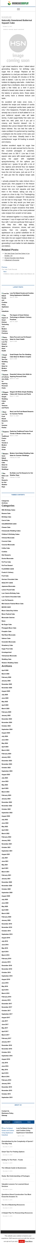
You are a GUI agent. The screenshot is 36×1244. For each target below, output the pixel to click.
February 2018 (6, 997)
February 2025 (6, 712)
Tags (29, 1122)
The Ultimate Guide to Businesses (14, 1168)
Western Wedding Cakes (10, 663)
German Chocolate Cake (10, 579)
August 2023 (6, 774)
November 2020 (7, 885)
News (3, 621)
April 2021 (5, 868)
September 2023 (7, 771)
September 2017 (7, 1014)
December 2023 (7, 761)
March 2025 (5, 708)
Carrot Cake (6, 520)
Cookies (4, 551)
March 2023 (5, 792)
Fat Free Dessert (7, 565)
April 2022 (5, 830)
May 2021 (5, 865)
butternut (5, 29)
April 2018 (5, 990)
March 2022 (5, 833)
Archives (5, 503)
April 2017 (5, 1031)
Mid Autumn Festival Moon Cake (12, 604)
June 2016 (5, 1066)
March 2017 (5, 1035)
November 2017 (7, 1007)
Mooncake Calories (8, 617)
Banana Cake (6, 513)
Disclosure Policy (7, 1113)
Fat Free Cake (6, 562)
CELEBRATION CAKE (9, 524)
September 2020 (7, 892)
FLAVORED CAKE (8, 569)
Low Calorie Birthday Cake (11, 593)
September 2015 (7, 1097)
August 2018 (6, 979)
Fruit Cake (5, 576)
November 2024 (7, 722)
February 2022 (6, 837)
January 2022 (6, 840)
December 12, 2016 (7, 1146)
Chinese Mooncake (8, 538)
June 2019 (5, 945)
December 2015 (7, 1087)
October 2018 (6, 972)
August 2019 (6, 938)
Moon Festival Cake (8, 614)
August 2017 (6, 1017)
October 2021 (6, 847)
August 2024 (6, 733)
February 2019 (6, 958)
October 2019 (6, 931)
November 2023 (7, 764)
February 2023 (6, 795)
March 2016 (5, 1076)
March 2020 (5, 913)
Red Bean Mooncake (8, 635)
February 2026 (6, 677)
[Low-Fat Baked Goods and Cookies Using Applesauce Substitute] (8, 1128)
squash (16, 29)
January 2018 (6, 1000)
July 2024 (5, 736)
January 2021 (6, 879)
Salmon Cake (6, 638)
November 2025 (7, 688)
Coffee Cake (6, 548)
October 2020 (6, 889)
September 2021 (7, 851)
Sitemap (4, 1115)
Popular (7, 1122)
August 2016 (6, 1059)
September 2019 (7, 934)
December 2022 (7, 802)
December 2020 (7, 882)
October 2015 (6, 1094)
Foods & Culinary (7, 572)
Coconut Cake (6, 541)
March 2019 (5, 955)
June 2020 (5, 903)
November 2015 (7, 1090)
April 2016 (5, 1073)
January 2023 (6, 799)
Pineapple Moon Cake (9, 628)
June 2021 (5, 861)
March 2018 (5, 993)
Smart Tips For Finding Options (13, 1152)
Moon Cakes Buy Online (10, 610)
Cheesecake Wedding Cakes (11, 531)
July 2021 (5, 858)
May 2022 (5, 826)
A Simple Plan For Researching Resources (17, 1213)
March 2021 (5, 872)
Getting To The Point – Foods (12, 1160)
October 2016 (6, 1052)
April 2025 (5, 705)
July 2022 (5, 819)
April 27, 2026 (20, 1136)
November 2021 (7, 844)
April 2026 (5, 670)
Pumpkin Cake (6, 631)
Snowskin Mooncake (9, 642)
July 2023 (5, 778)
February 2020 (6, 917)
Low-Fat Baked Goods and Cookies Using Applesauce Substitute (24, 1130)
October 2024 (6, 726)
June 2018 (5, 983)
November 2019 (7, 927)
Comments (18, 1122)
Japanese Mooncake (8, 586)
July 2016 (5, 1063)
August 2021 (6, 854)
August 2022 (6, 816)
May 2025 (5, 701)
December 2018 (7, 965)
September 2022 (7, 813)
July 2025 (5, 695)
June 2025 (5, 698)
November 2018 (7, 969)
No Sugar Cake (7, 17)
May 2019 (5, 948)
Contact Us (5, 1111)
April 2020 (5, 910)
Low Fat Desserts (7, 600)
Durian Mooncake (7, 558)
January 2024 (6, 757)
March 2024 (5, 750)
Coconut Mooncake (8, 545)
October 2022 (6, 809)
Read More (28, 1241)
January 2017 (6, 1042)
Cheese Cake (6, 527)
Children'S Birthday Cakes (10, 534)
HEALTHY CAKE (7, 583)
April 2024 (5, 747)
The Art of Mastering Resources (13, 1205)
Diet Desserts (6, 555)
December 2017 (7, 1003)
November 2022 (7, 806)
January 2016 (6, 1083)
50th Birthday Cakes (8, 510)
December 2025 (7, 684)
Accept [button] (22, 1241)
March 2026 (5, 674)
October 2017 (6, 1010)
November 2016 (7, 1049)
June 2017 (5, 1024)
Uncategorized (6, 652)
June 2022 (5, 823)
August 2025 (6, 691)
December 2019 (7, 924)
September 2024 (7, 729)
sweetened (21, 29)
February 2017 (6, 1038)
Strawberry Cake (7, 645)
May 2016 (5, 1069)
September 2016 (7, 1056)
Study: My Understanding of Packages (16, 1176)
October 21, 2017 (7, 26)
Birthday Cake (6, 517)
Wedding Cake (6, 659)
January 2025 (6, 715)
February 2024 (6, 754)
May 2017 (5, 1028)
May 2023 (5, 785)
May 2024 (5, 743)
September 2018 (7, 976)
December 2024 (7, 719)
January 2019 (6, 962)
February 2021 (6, 875)
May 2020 (5, 906)
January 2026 (6, 681)
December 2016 (7, 1045)
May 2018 (5, 986)
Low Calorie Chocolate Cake (11, 597)
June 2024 (5, 740)
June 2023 (5, 781)
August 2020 (6, 896)
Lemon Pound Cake (8, 590)
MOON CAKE (6, 607)
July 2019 (5, 941)
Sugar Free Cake (7, 649)
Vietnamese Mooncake (9, 656)
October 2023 (6, 767)
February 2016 (6, 1080)
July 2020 (5, 899)
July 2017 (5, 1021)
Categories (5, 501)
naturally (11, 29)
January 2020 (6, 920)
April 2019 (5, 951)
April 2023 (5, 788)
